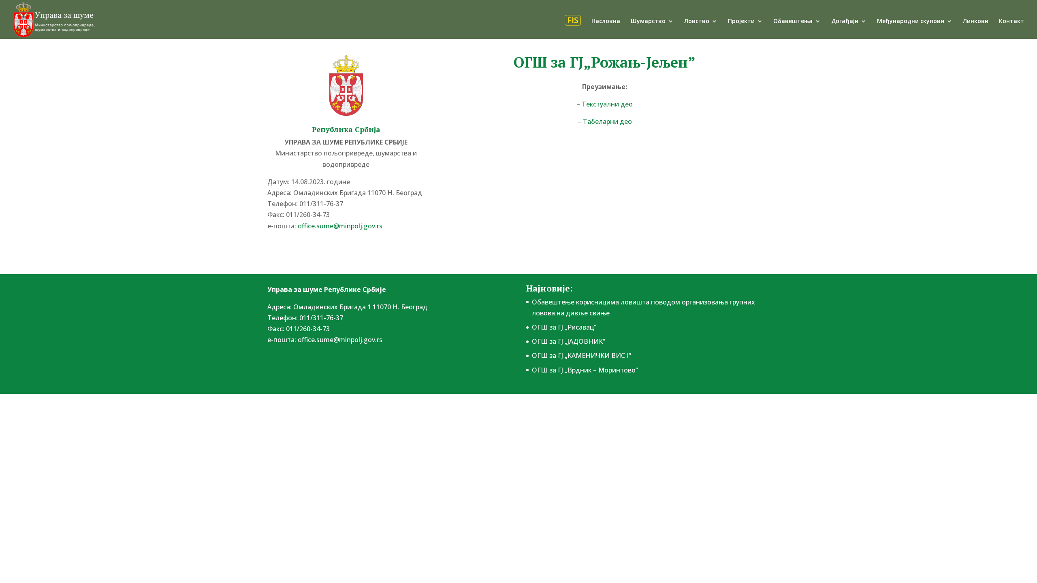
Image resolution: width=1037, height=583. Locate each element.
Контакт (1011, 21)
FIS (572, 20)
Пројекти (741, 21)
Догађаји (844, 21)
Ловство (696, 21)
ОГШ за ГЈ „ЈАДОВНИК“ (568, 341)
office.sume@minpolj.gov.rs (340, 339)
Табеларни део (607, 121)
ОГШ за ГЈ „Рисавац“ (564, 327)
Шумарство (648, 21)
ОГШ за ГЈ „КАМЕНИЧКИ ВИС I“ (581, 355)
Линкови (975, 21)
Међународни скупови (910, 21)
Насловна (605, 21)
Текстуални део (607, 104)
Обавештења (793, 21)
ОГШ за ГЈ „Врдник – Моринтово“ (585, 370)
